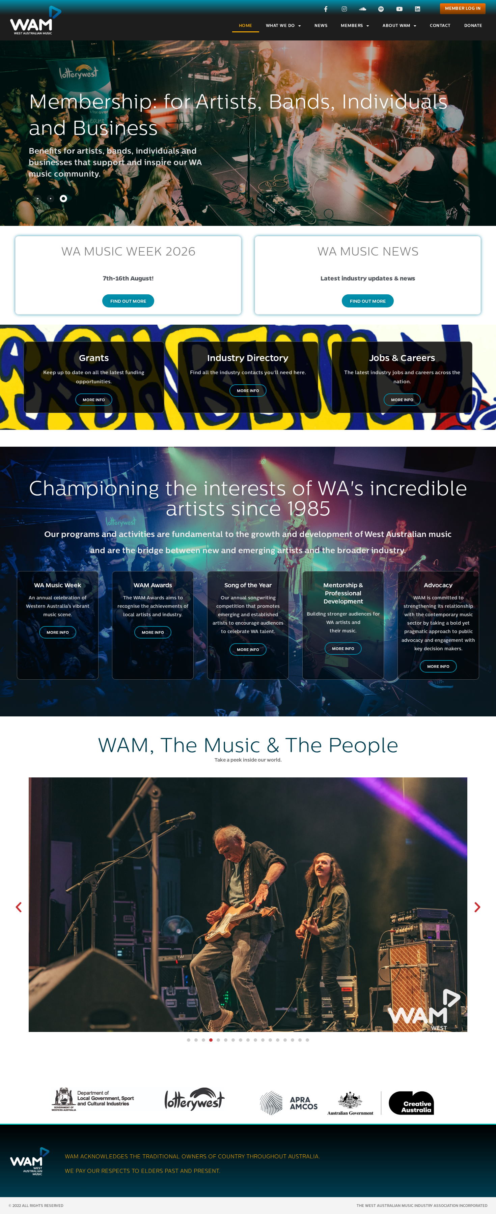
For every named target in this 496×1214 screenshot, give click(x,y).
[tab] (38, 198)
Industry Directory (247, 357)
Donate (473, 26)
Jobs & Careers (402, 357)
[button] (18, 907)
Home (245, 26)
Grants (94, 357)
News (320, 26)
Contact (440, 26)
